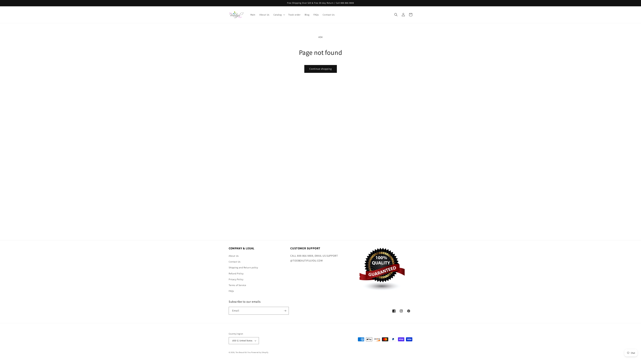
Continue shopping (320, 68)
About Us (234, 255)
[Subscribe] (285, 311)
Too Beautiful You (243, 352)
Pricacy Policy (236, 279)
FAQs (231, 291)
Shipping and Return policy (243, 267)
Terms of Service (237, 285)
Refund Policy (236, 273)
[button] (278, 14)
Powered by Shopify (259, 352)
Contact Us (235, 261)
